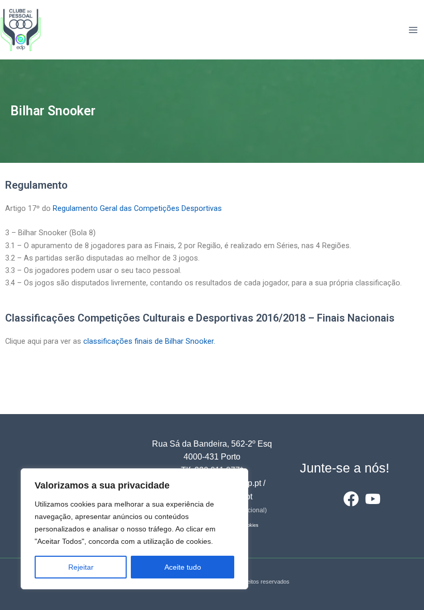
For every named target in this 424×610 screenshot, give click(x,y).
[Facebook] (351, 499)
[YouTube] (373, 499)
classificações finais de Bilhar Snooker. (149, 341)
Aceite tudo (182, 567)
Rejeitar (81, 567)
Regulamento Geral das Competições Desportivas (137, 208)
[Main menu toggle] (413, 30)
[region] (134, 528)
